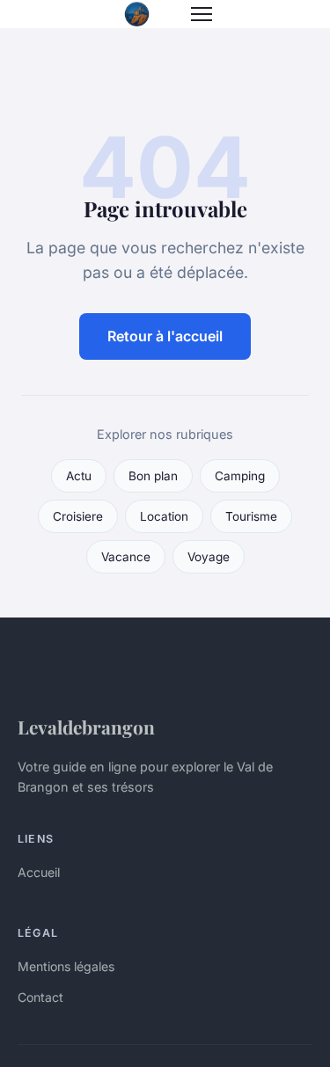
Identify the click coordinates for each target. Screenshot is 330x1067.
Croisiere (78, 516)
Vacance (125, 557)
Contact (40, 997)
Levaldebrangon (86, 726)
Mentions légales (66, 966)
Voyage (208, 557)
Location (164, 516)
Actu (79, 476)
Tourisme (251, 516)
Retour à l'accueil (165, 336)
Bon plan (153, 476)
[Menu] (201, 14)
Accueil (39, 872)
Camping (240, 476)
